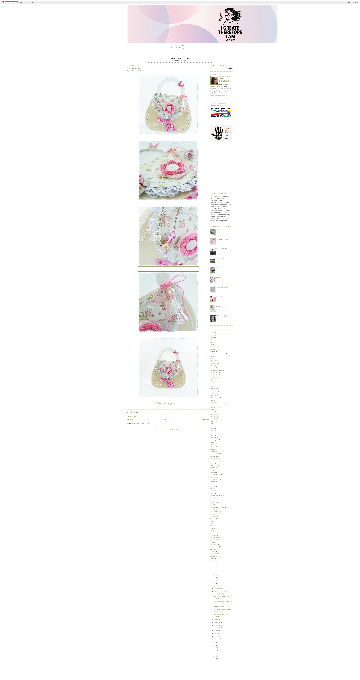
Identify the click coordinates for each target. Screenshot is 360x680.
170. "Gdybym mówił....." (222, 287)
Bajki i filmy (213, 347)
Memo (212, 449)
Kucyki (212, 428)
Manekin (212, 447)
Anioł (211, 342)
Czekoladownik (214, 363)
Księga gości (213, 426)
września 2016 (218, 594)
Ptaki (211, 484)
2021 (214, 569)
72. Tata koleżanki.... (221, 230)
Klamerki (212, 409)
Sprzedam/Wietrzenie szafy (217, 507)
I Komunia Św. (214, 398)
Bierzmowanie (214, 349)
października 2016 (219, 591)
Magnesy (212, 444)
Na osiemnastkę (214, 454)
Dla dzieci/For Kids (137, 71)
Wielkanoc (213, 540)
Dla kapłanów (214, 375)
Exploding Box (214, 388)
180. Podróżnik (219, 268)
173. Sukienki (219, 297)
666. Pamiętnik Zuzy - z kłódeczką (223, 601)
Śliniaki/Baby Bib (215, 512)
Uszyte (212, 533)
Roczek (212, 493)
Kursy (212, 430)
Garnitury (213, 395)
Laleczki (212, 433)
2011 (214, 653)
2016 (214, 583)
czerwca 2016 (217, 625)
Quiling (212, 488)
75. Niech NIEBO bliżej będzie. (223, 249)
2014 (214, 645)
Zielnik (212, 558)
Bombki (212, 351)
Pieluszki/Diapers (215, 475)
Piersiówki (213, 477)
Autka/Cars (213, 344)
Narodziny (213, 456)
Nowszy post (130, 419)
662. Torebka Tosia (134, 68)
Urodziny (212, 530)
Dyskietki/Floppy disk (216, 382)
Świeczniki (213, 516)
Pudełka (212, 486)
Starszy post (206, 419)
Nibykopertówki (214, 458)
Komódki (212, 414)
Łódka (212, 442)
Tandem (212, 519)
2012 (214, 650)
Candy (212, 358)
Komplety (213, 416)
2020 (214, 572)
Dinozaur (212, 368)
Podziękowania (214, 479)
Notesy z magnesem (215, 465)
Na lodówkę (213, 451)
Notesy (212, 463)
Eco (211, 386)
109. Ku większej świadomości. (223, 316)
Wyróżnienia (213, 544)
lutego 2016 (217, 636)
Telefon (212, 523)
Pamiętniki (213, 470)
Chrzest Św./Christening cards (218, 361)
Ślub (211, 514)
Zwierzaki (213, 561)
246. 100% (218, 277)
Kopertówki (213, 419)
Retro (211, 491)
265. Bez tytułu (219, 258)
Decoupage (213, 365)
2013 (214, 648)
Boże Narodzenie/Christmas (217, 354)
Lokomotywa (214, 440)
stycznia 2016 (217, 639)
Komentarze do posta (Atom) (141, 423)
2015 (214, 642)
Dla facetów (213, 372)
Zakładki (212, 551)
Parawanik (213, 472)
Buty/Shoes (213, 356)
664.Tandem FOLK (219, 606)
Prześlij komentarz (132, 416)
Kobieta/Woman (214, 412)
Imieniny (212, 400)
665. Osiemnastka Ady (220, 604)
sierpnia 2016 (217, 620)
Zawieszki (213, 556)
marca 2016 (217, 633)
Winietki (212, 542)
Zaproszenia (213, 554)
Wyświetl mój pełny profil (219, 98)
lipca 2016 (217, 622)
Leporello (213, 437)
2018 (214, 578)
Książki (212, 423)
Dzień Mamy (213, 384)
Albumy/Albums (214, 340)
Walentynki (213, 535)
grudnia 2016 (217, 586)
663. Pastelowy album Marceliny (222, 609)
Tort (211, 528)
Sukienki (212, 509)
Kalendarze (213, 402)
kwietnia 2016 (218, 630)
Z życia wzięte (214, 547)
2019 (214, 575)
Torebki (146, 71)
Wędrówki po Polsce (215, 537)
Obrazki (212, 468)
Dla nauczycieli (214, 377)
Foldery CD (213, 391)
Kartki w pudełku (215, 407)
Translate (185, 60)
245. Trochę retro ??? (221, 306)
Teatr (211, 521)
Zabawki (212, 549)
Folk (211, 393)
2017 (214, 580)
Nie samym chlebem (215, 461)
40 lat (211, 335)
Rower (212, 498)
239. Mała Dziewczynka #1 (222, 239)
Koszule (212, 421)
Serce (211, 500)
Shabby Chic (213, 502)
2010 (214, 656)
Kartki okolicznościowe (216, 405)
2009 (214, 659)
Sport (211, 505)
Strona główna (168, 419)
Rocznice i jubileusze (216, 495)
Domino (212, 379)
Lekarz (212, 435)
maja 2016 (217, 628)
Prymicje (212, 481)
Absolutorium (214, 337)
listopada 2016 (218, 588)
